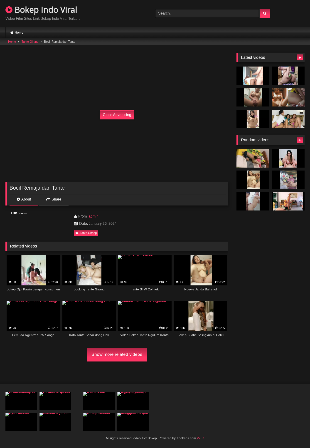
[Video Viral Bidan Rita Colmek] (99, 401)
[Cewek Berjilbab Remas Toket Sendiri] (55, 401)
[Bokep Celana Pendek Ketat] (99, 422)
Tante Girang (30, 41)
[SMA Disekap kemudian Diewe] (21, 401)
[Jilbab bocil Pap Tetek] (252, 119)
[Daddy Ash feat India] (252, 76)
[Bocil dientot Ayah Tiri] (21, 422)
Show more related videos (116, 354)
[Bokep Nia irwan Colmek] (288, 97)
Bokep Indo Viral (44, 9)
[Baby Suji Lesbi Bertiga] (288, 119)
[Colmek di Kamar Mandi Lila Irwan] (252, 97)
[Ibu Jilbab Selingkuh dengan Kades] (288, 201)
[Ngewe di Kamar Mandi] (252, 201)
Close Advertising (117, 115)
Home (19, 32)
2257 (200, 438)
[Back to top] (296, 434)
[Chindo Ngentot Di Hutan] (55, 422)
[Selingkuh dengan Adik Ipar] (133, 422)
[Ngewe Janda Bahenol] (252, 180)
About (26, 199)
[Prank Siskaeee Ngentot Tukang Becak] (288, 180)
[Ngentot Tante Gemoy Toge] (288, 158)
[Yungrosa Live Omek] (288, 76)
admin (93, 216)
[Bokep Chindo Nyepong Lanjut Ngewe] (133, 401)
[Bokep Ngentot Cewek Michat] (252, 158)
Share (56, 199)
